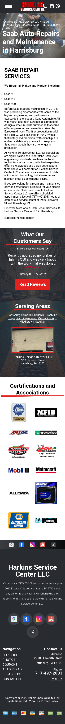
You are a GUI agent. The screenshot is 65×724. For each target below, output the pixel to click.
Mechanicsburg (47, 318)
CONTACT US (12, 679)
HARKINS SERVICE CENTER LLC (21, 21)
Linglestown (28, 318)
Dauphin (39, 315)
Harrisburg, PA (40, 248)
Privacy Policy (49, 701)
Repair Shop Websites (41, 698)
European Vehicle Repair (19, 217)
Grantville (51, 315)
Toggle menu (8, 6)
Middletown (27, 321)
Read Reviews (32, 284)
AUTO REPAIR (13, 669)
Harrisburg (13, 315)
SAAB (8, 28)
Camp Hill (27, 315)
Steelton (40, 321)
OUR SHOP (10, 655)
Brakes (21, 248)
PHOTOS (9, 659)
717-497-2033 (41, 196)
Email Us (56, 679)
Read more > (32, 266)
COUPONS (10, 664)
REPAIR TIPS (12, 674)
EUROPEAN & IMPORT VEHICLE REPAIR (39, 24)
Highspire (14, 318)
